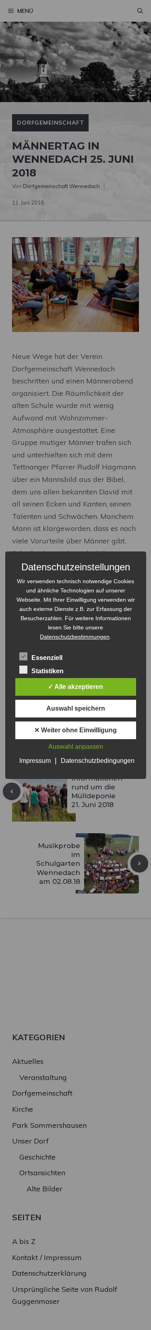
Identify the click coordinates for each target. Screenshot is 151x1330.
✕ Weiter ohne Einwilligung (75, 730)
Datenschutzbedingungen (97, 760)
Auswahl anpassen (75, 746)
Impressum (35, 760)
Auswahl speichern (75, 708)
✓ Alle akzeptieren (75, 686)
